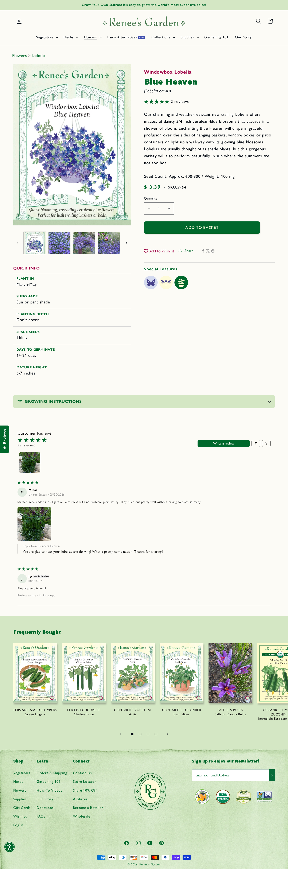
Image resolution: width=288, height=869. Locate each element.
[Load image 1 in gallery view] (35, 243)
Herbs (18, 781)
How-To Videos (49, 790)
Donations (45, 807)
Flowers (20, 55)
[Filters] (256, 443)
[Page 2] (140, 734)
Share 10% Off (85, 790)
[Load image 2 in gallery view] (59, 243)
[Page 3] (148, 734)
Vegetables (22, 773)
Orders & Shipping (51, 773)
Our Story (45, 799)
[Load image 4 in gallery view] (109, 243)
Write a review (223, 443)
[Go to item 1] (29, 462)
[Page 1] (132, 734)
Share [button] (189, 250)
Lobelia (38, 55)
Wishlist (20, 816)
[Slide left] (18, 243)
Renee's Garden (150, 864)
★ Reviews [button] (4, 439)
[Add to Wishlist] (52, 698)
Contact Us (82, 773)
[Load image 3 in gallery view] (84, 243)
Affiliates (80, 799)
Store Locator (84, 781)
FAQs (40, 816)
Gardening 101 (48, 781)
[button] (46, 37)
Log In (18, 825)
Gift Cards (22, 807)
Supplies (20, 799)
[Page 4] (156, 734)
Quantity (150, 198)
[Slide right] (126, 243)
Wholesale (81, 816)
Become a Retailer (88, 807)
